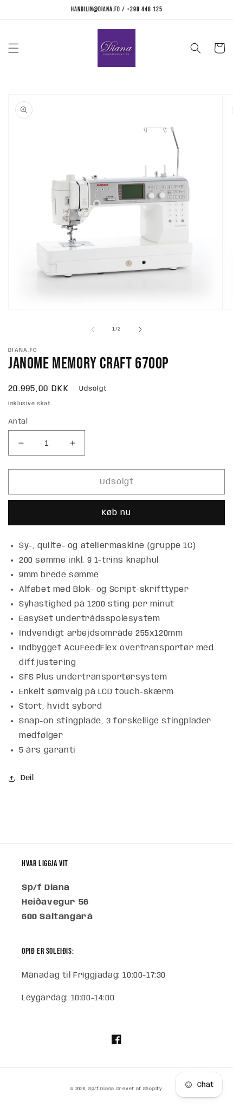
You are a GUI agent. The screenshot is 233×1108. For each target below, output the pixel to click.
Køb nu (116, 513)
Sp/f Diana (101, 1088)
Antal (18, 421)
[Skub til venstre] (93, 329)
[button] (13, 48)
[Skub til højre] (140, 329)
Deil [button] (27, 778)
